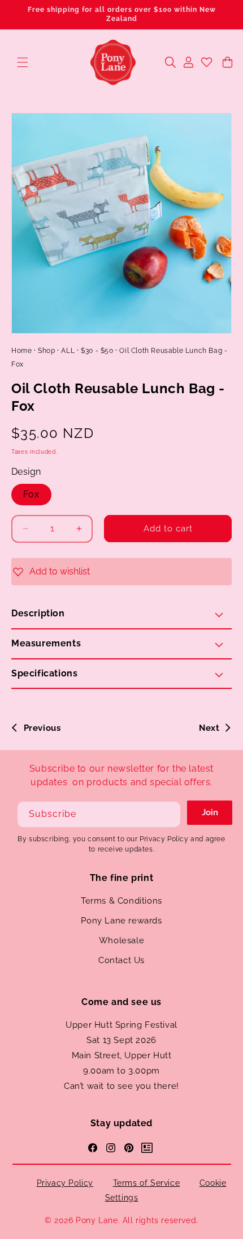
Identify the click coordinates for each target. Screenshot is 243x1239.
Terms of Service (146, 1182)
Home (21, 351)
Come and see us (121, 1002)
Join (210, 812)
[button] (22, 62)
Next (209, 728)
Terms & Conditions (121, 901)
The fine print (121, 877)
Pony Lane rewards (121, 921)
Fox (31, 494)
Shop (46, 351)
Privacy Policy (65, 1182)
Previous (42, 728)
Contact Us (121, 960)
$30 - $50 (97, 351)
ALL (68, 351)
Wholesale (121, 940)
